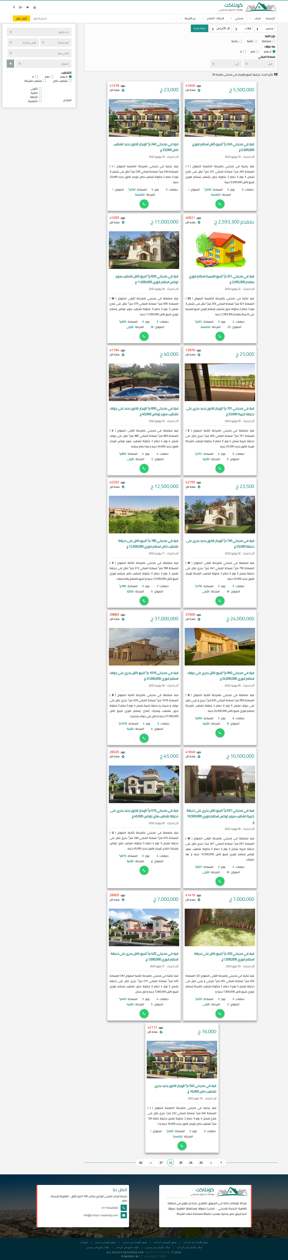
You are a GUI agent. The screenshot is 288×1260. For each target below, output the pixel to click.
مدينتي (222, 1208)
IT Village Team (153, 1256)
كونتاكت (234, 1203)
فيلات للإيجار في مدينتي (157, 1247)
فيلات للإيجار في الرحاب (189, 1247)
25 (180, 1162)
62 (140, 1162)
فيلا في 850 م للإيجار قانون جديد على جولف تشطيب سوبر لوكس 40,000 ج (144, 411)
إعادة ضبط (199, 28)
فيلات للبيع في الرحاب (127, 1247)
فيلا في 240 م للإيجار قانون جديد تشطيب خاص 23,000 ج (145, 147)
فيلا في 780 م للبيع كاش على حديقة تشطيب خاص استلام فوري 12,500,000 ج (148, 543)
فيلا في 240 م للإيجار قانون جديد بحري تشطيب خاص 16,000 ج (185, 1088)
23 (200, 1162)
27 (161, 1162)
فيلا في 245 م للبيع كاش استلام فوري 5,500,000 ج (223, 147)
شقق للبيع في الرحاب (164, 1242)
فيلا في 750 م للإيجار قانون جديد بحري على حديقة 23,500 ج (220, 543)
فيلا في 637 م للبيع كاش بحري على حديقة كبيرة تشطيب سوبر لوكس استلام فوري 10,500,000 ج (220, 816)
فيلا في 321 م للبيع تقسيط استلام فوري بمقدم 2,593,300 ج (221, 279)
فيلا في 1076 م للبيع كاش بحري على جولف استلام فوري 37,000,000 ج (144, 676)
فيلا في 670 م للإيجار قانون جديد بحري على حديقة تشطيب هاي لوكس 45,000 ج (144, 813)
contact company (158, 1252)
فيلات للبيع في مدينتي (97, 1247)
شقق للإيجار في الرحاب (195, 1242)
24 (190, 1162)
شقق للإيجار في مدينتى (134, 1242)
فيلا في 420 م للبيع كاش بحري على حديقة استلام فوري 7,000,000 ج (144, 956)
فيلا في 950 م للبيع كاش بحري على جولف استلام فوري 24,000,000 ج (220, 676)
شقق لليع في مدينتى (105, 1242)
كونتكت (84, 1242)
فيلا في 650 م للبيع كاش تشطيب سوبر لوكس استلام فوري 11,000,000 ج (146, 279)
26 (170, 1162)
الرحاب (211, 1208)
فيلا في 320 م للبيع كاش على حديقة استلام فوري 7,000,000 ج (224, 956)
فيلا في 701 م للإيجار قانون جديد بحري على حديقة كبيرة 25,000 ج (220, 411)
